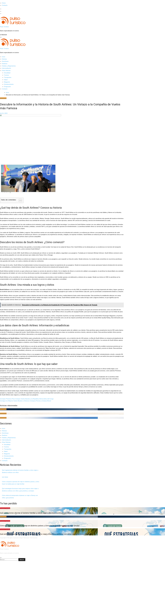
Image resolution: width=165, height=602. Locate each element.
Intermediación (6, 68)
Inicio (3, 56)
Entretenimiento (9, 84)
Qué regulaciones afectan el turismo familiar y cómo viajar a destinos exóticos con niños (35, 513)
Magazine (7, 82)
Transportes (7, 77)
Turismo (6, 75)
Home (4, 3)
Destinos (4, 63)
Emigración (7, 86)
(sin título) (5, 477)
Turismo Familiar (5, 508)
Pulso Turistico (4, 26)
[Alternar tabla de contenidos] (19, 200)
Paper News (23, 538)
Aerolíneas (5, 61)
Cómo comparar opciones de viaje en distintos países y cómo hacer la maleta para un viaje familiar (40, 526)
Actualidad (7, 73)
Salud (5, 79)
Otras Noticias (6, 70)
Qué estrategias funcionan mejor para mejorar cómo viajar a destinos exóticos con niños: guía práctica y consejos (46, 534)
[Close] (1, 557)
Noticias (4, 59)
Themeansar (33, 538)
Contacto (4, 5)
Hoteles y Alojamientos (9, 66)
